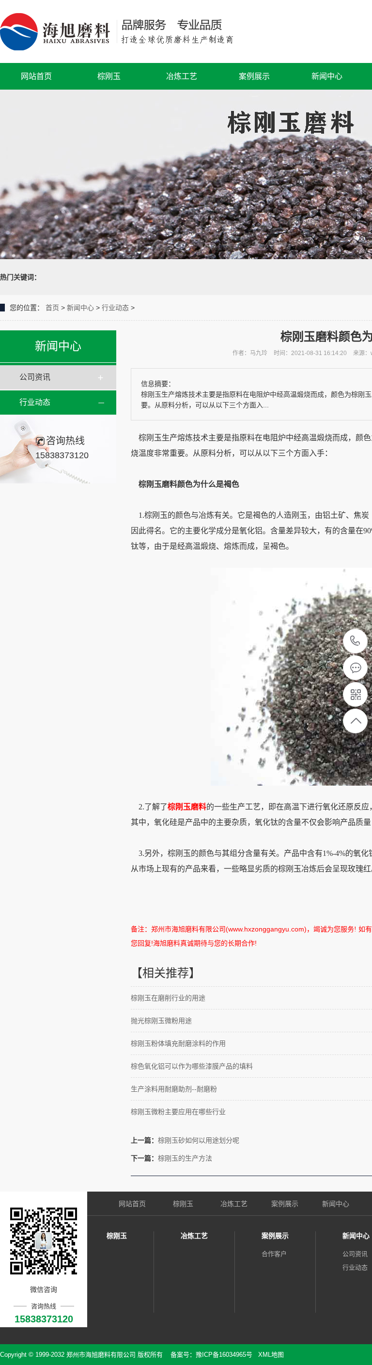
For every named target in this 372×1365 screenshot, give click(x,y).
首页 (52, 307)
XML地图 (271, 1354)
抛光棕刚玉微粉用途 (161, 1020)
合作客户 (274, 1253)
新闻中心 (326, 76)
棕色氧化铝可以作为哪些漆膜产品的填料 (192, 1066)
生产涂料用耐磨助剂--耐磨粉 (174, 1089)
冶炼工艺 (181, 76)
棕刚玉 (109, 76)
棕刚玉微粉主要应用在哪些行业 (178, 1112)
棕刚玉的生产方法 (185, 1158)
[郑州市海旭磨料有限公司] (124, 31)
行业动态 (115, 307)
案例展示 (254, 76)
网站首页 (36, 76)
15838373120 (355, 641)
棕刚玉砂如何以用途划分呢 (198, 1140)
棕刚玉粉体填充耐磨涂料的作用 (178, 1043)
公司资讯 (34, 377)
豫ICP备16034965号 (224, 1354)
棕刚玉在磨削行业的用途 (168, 998)
